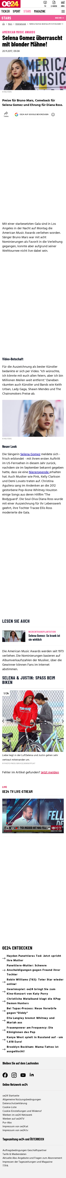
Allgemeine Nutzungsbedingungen (22, 1100)
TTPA (5, 1166)
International (20, 24)
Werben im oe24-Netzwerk (17, 1115)
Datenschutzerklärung (15, 1103)
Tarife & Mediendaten (14, 1154)
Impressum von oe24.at (15, 1126)
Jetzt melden (50, 772)
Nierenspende (39, 472)
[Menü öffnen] (63, 11)
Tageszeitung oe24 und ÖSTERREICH (23, 1139)
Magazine (40, 11)
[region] (33, 727)
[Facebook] (5, 1075)
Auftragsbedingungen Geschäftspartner (24, 1150)
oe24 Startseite (11, 1096)
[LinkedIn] (32, 1075)
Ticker (5, 11)
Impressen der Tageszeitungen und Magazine (27, 1162)
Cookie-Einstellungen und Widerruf (22, 1111)
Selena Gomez (30, 454)
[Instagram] (14, 1075)
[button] (33, 816)
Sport (16, 11)
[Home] (3, 24)
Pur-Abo (7, 1123)
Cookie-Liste (9, 1107)
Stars (27, 11)
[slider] (19, 828)
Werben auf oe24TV (13, 1119)
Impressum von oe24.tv (15, 1130)
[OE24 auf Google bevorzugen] (53, 114)
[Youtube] (23, 1075)
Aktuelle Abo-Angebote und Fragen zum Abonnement (32, 1158)
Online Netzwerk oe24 (15, 1084)
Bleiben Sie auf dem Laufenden (21, 1063)
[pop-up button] (53, 828)
